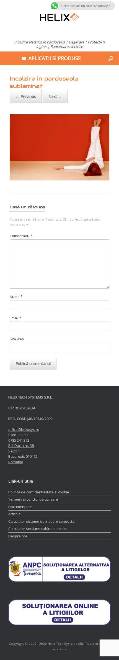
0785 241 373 (18, 440)
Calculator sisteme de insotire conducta (41, 521)
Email (15, 317)
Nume (16, 296)
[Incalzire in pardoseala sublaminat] (59, 179)
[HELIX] (59, 17)
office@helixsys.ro (23, 429)
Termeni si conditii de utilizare (33, 499)
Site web (17, 339)
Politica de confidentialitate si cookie (38, 492)
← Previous (25, 96)
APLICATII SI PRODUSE (55, 58)
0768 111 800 (18, 434)
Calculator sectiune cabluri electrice (38, 528)
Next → (55, 96)
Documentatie (20, 506)
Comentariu (21, 235)
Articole (14, 513)
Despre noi (17, 536)
